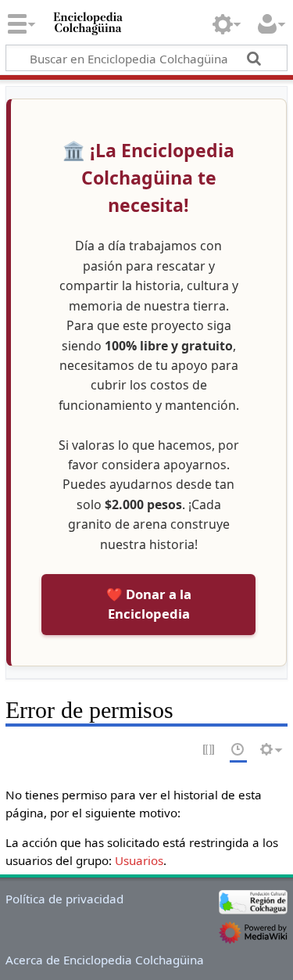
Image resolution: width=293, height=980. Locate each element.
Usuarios (139, 860)
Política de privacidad (64, 898)
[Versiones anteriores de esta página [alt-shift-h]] (238, 750)
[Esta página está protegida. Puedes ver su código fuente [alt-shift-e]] (209, 750)
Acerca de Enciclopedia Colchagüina (104, 959)
